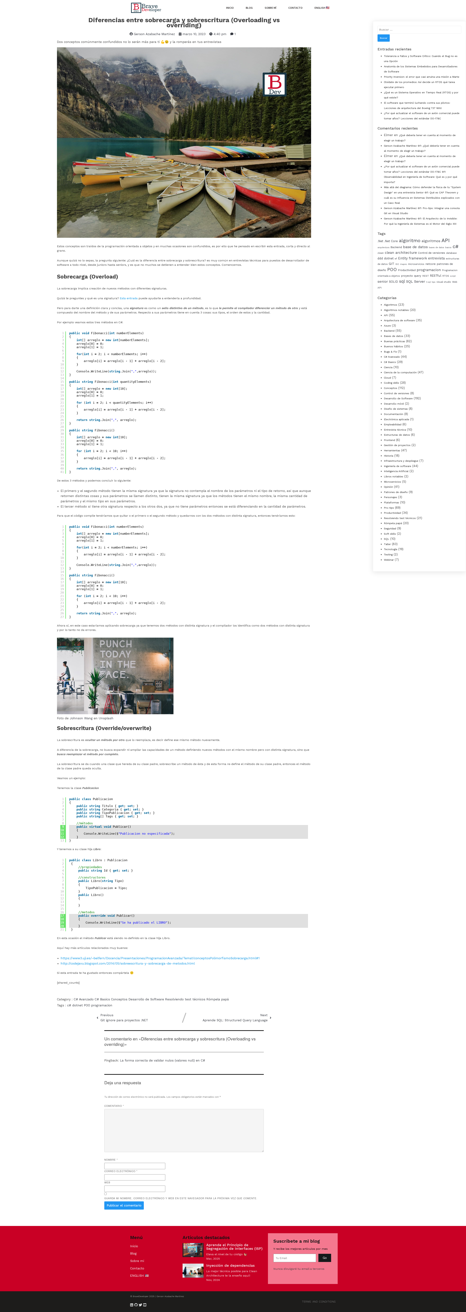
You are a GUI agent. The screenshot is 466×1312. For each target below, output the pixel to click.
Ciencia (388, 367)
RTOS (445, 276)
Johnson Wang (81, 718)
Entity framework (412, 258)
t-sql (428, 282)
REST (425, 276)
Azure (387, 325)
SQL (386, 538)
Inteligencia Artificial (396, 471)
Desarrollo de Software (147, 999)
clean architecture (401, 253)
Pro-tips (389, 507)
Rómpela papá (217, 999)
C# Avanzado (84, 999)
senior (383, 282)
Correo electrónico (120, 1171)
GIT (391, 264)
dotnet (78, 1005)
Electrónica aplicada (396, 419)
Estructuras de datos (397, 434)
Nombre (111, 1159)
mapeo (403, 264)
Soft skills (390, 533)
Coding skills (391, 382)
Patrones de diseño (396, 492)
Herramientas (392, 450)
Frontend (389, 440)
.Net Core (391, 241)
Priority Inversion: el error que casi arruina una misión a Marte (421, 76)
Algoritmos (390, 304)
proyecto (407, 275)
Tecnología (390, 549)
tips (433, 282)
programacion (101, 1005)
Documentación (393, 414)
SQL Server (415, 281)
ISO (397, 264)
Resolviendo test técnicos (185, 999)
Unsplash (106, 718)
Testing (388, 554)
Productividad (407, 270)
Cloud (387, 377)
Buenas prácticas (394, 341)
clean (381, 253)
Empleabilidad (392, 424)
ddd (380, 258)
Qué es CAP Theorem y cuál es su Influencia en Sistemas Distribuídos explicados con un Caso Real (422, 197)
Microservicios (392, 481)
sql (402, 281)
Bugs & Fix (390, 351)
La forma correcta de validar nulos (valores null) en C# (162, 1060)
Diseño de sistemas (396, 408)
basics (448, 247)
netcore (430, 264)
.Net (380, 241)
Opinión (388, 486)
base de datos (415, 247)
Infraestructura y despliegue (401, 460)
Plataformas (391, 502)
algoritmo (409, 240)
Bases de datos (393, 336)
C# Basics (103, 999)
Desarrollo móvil (394, 403)
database (451, 253)
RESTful (435, 275)
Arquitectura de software (399, 320)
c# (69, 1005)
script (453, 276)
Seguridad (390, 528)
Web (107, 1182)
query (417, 275)
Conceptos (120, 999)
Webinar (389, 559)
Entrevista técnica (395, 429)
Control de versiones (431, 253)
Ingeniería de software (397, 466)
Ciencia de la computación (400, 372)
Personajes (390, 497)
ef (396, 258)
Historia (388, 455)
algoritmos (431, 241)
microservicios (416, 264)
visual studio (444, 282)
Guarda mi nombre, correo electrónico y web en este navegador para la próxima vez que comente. (180, 1198)
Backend (396, 247)
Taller (387, 544)
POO (87, 1005)
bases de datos (436, 247)
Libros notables (393, 476)
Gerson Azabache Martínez (400, 145)
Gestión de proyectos (397, 445)
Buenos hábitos (393, 346)
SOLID (393, 281)
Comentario (114, 1106)
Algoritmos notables (396, 310)
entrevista (436, 258)
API (445, 240)
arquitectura (383, 247)
